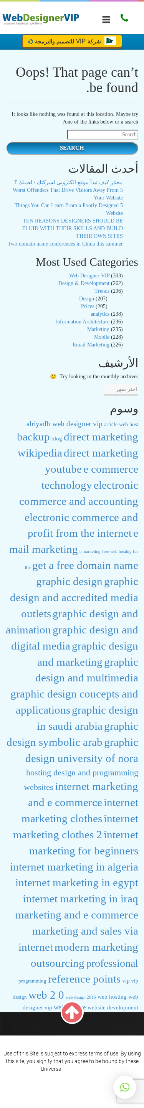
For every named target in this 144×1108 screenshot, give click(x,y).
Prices (87, 306)
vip (126, 981)
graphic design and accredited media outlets (74, 597)
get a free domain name (85, 565)
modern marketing (96, 947)
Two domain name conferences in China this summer (65, 244)
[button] (124, 1087)
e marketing (90, 551)
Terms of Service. (84, 1068)
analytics (100, 314)
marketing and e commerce (76, 914)
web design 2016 (81, 997)
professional (112, 963)
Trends (101, 291)
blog (56, 438)
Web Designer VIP (89, 276)
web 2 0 (46, 995)
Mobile (101, 337)
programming (32, 981)
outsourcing (57, 963)
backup (33, 436)
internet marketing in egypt (76, 882)
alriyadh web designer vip (64, 424)
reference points (84, 979)
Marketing (98, 329)
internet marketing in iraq (80, 898)
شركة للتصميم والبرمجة (68, 41)
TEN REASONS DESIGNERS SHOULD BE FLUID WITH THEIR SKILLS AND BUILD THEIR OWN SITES (72, 228)
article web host (121, 424)
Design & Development (83, 283)
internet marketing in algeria (74, 867)
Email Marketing (91, 345)
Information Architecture (82, 322)
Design (86, 299)
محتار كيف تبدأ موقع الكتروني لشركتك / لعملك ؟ (68, 182)
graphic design (69, 581)
